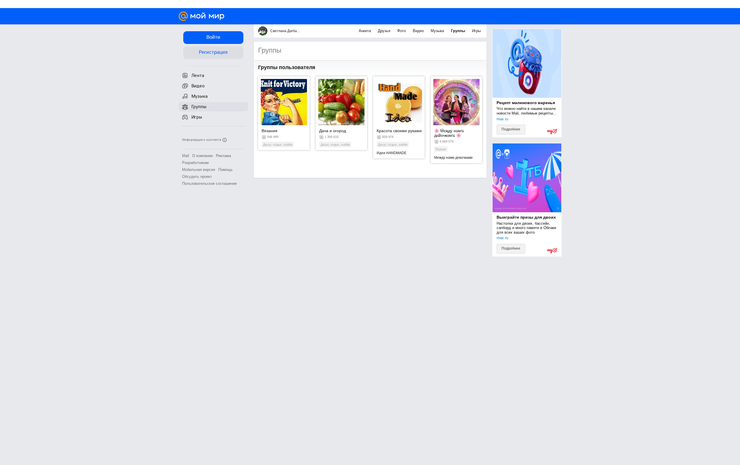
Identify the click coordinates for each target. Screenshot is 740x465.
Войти (213, 37)
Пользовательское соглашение (209, 183)
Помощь (225, 169)
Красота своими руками (399, 130)
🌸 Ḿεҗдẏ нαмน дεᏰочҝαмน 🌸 (449, 133)
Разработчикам (195, 162)
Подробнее (511, 129)
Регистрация (213, 52)
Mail (185, 156)
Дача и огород (332, 130)
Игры (476, 31)
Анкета (365, 31)
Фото (402, 31)
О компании (202, 156)
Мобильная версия (198, 169)
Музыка (438, 31)
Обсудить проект (197, 176)
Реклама (223, 156)
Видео (419, 31)
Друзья (384, 31)
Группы (458, 31)
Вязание (270, 130)
